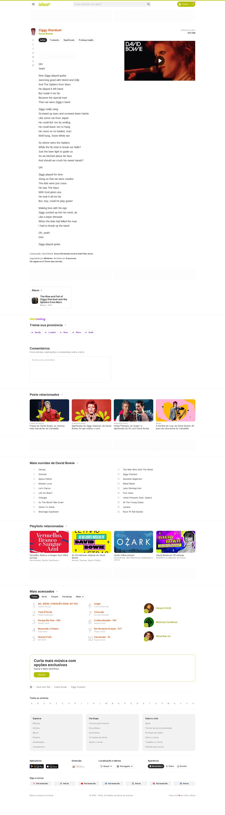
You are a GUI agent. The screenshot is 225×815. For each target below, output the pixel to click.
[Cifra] (33, 53)
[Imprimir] (33, 57)
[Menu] (33, 4)
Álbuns (36, 733)
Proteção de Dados (154, 733)
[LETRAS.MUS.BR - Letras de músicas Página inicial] (44, 4)
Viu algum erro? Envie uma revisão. (46, 261)
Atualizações (38, 742)
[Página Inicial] (31, 687)
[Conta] (192, 4)
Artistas (36, 728)
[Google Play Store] (37, 766)
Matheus (48, 258)
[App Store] (52, 766)
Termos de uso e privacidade (158, 728)
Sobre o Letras (152, 737)
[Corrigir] (33, 61)
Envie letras (94, 733)
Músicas (36, 723)
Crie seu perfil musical (99, 723)
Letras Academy (112, 319)
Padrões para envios (154, 747)
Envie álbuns (94, 728)
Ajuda (147, 723)
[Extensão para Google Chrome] (78, 766)
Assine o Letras (96, 742)
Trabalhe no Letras (153, 742)
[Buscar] (148, 4)
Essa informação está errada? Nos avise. (73, 254)
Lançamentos (39, 747)
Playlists (36, 737)
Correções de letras (98, 737)
